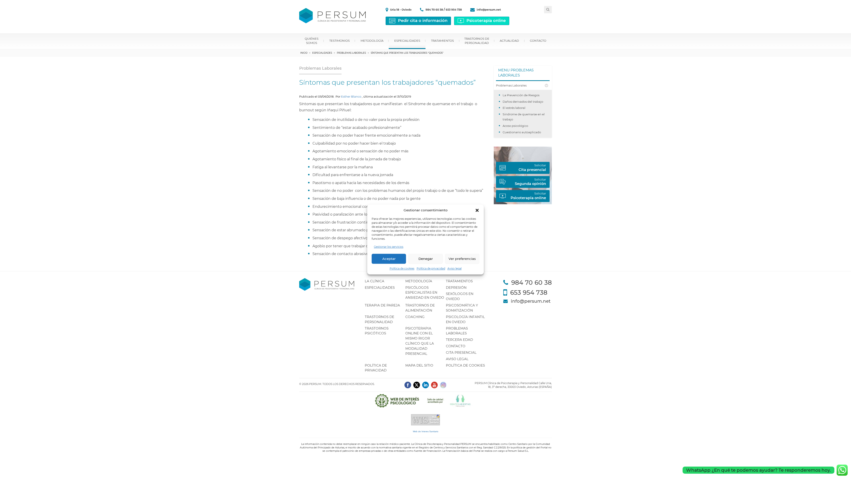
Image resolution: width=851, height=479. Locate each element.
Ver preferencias (462, 259)
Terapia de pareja (382, 305)
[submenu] (546, 85)
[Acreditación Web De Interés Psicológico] (425, 400)
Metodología (372, 40)
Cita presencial (461, 352)
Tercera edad (459, 340)
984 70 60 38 (435, 9)
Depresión (456, 287)
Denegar (425, 259)
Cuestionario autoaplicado (522, 132)
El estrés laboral (514, 108)
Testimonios (339, 40)
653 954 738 (454, 9)
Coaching (415, 317)
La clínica (374, 281)
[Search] (548, 9)
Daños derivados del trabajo (523, 101)
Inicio (303, 52)
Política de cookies (402, 268)
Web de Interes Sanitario (425, 431)
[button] (477, 210)
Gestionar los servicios (388, 247)
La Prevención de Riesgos (521, 95)
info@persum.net (489, 9)
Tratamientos (442, 40)
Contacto (538, 40)
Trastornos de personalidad (476, 41)
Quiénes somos (311, 41)
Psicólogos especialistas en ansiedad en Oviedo (424, 292)
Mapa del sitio (419, 365)
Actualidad (509, 40)
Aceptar (389, 259)
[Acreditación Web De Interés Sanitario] (425, 419)
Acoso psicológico (515, 126)
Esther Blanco (351, 96)
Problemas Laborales (351, 52)
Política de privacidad (431, 268)
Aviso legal (454, 268)
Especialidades (407, 40)
